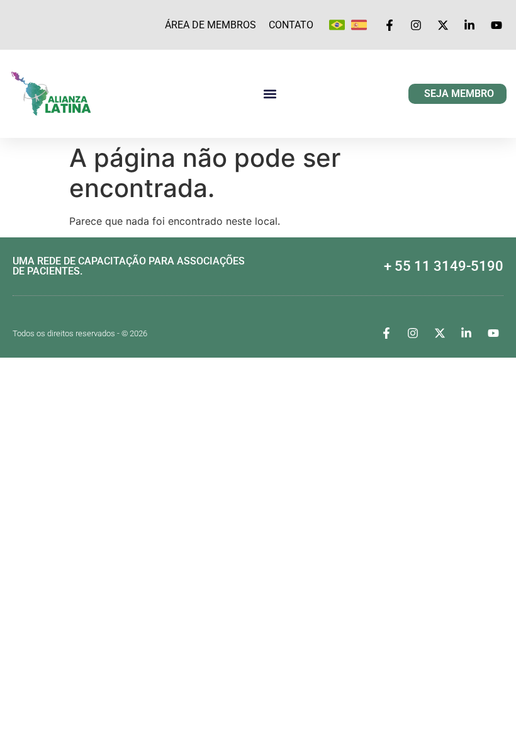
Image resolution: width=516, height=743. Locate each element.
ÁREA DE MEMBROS (210, 25)
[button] (269, 94)
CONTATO (291, 25)
